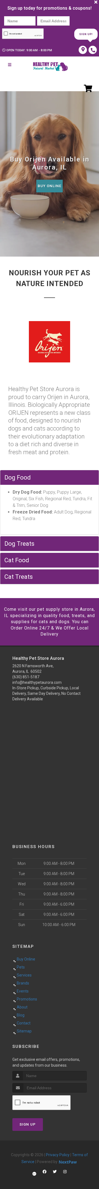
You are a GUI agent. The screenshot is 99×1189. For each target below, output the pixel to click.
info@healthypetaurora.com (37, 682)
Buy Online (49, 186)
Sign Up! (86, 34)
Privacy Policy (58, 1155)
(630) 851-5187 (25, 677)
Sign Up (28, 1124)
